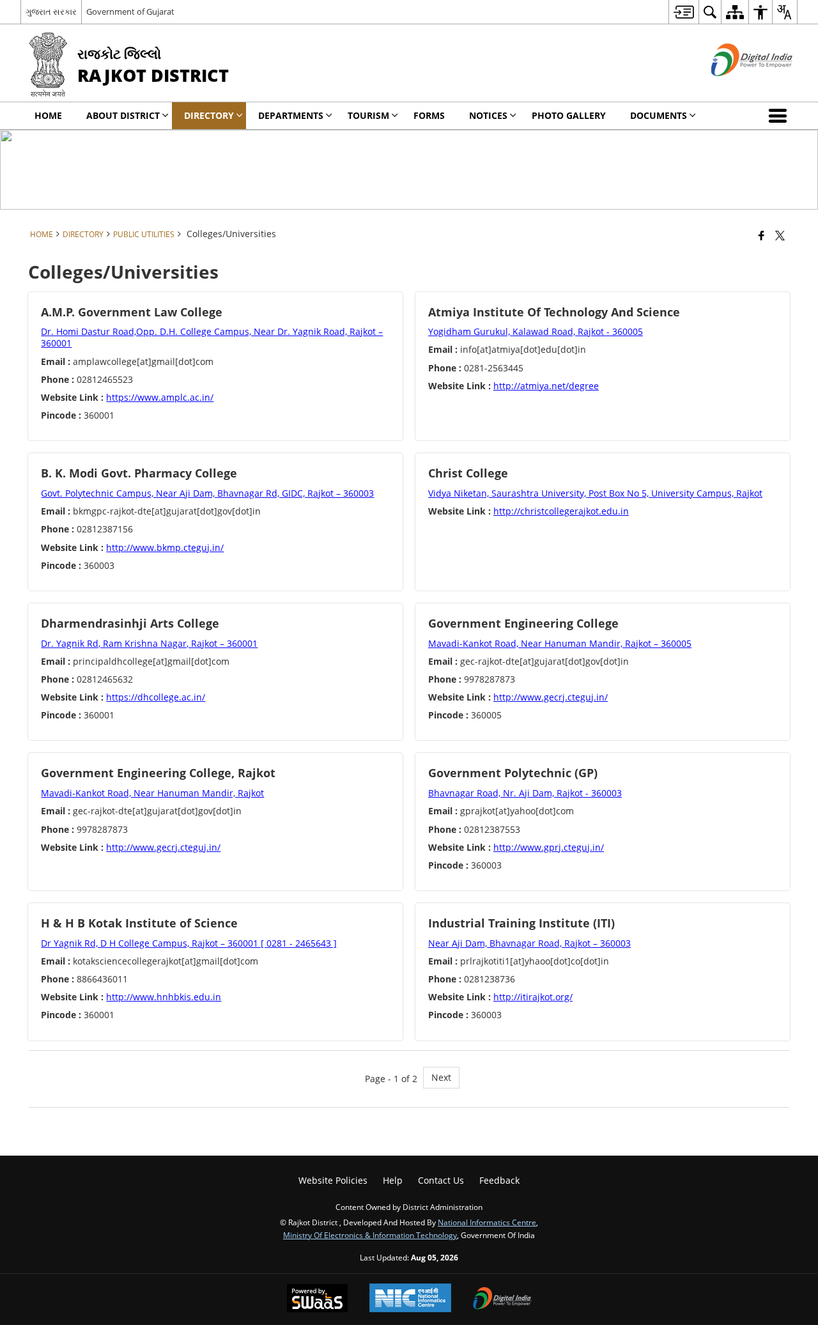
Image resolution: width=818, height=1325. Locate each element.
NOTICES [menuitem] (488, 115)
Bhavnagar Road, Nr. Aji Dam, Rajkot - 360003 (525, 793)
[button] (780, 115)
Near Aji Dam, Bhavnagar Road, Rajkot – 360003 (529, 943)
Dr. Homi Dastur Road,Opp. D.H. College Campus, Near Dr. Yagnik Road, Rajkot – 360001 (212, 337)
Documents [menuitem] (658, 115)
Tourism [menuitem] (368, 115)
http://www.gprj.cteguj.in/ (548, 847)
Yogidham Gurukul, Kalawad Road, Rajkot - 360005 (535, 331)
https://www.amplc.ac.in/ (159, 397)
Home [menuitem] (48, 115)
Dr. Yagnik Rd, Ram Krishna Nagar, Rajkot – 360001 (149, 643)
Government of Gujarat (130, 11)
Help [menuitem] (393, 1180)
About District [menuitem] (123, 115)
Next (441, 1077)
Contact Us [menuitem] (441, 1180)
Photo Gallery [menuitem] (569, 115)
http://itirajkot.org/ (533, 997)
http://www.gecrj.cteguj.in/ (550, 697)
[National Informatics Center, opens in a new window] (410, 1299)
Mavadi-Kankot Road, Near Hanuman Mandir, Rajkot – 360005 (559, 643)
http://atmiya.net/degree (546, 386)
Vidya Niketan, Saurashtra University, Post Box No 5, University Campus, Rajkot (595, 493)
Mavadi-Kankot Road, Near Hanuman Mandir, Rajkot (152, 793)
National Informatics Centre (487, 1222)
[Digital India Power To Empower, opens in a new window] (502, 1299)
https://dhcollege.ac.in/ (155, 697)
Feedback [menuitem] (499, 1180)
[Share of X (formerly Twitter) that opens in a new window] (780, 235)
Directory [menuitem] (209, 115)
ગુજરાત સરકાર (51, 11)
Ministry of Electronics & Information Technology (370, 1235)
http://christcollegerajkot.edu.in (561, 511)
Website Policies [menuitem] (332, 1180)
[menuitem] (683, 12)
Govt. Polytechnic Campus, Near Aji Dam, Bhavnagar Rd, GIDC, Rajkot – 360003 (207, 493)
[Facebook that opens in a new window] (761, 235)
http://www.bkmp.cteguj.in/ (165, 547)
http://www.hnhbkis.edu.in (163, 997)
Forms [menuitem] (429, 115)
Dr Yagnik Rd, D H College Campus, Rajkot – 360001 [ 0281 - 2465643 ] (189, 943)
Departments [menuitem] (290, 115)
